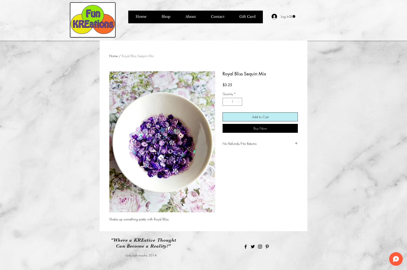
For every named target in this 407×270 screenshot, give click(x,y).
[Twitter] (252, 246)
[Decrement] (226, 101)
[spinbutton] (232, 101)
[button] (292, 16)
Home (113, 56)
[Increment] (238, 101)
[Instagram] (260, 246)
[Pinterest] (267, 246)
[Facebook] (245, 246)
